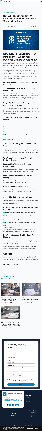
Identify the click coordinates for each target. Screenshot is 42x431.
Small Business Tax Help (9, 12)
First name (9, 351)
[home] (5, 1)
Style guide (32, 415)
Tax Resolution (28, 401)
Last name (26, 351)
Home (28, 397)
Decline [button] (36, 428)
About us (28, 398)
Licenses (32, 416)
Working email (10, 360)
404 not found (33, 413)
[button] (41, 1)
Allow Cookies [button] (30, 428)
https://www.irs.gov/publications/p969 (11, 265)
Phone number (10, 356)
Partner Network (28, 400)
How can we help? (11, 365)
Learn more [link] (6, 429)
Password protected (32, 412)
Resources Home (13, 415)
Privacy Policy (33, 418)
